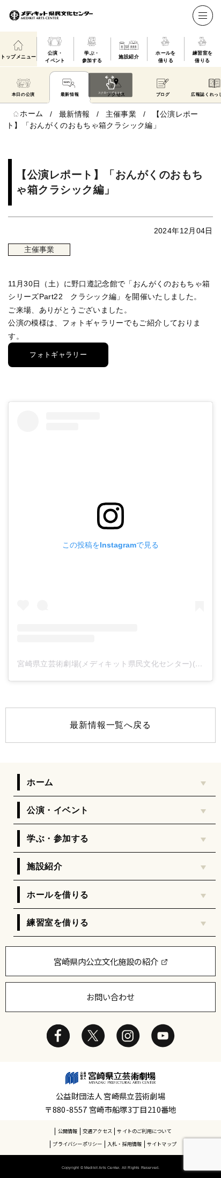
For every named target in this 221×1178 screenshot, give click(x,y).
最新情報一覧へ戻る (110, 724)
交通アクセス (97, 1131)
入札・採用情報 (124, 1143)
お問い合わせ (110, 996)
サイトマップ (161, 1143)
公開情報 (68, 1131)
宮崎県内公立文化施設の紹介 (106, 961)
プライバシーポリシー (77, 1143)
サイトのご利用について (144, 1131)
